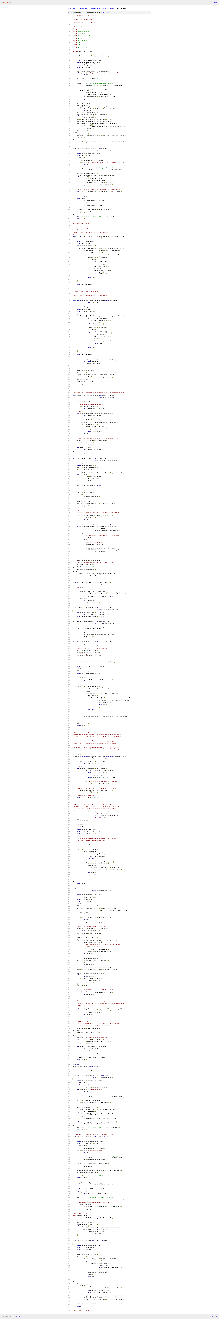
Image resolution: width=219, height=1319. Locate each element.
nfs (113, 8)
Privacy (15, 1316)
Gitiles (10, 1316)
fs (110, 8)
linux (74, 8)
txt (212, 1316)
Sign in (215, 2)
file (102, 12)
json (216, 1316)
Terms (20, 1316)
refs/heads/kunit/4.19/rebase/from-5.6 (92, 8)
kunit (69, 8)
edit (107, 12)
